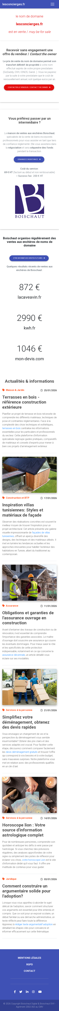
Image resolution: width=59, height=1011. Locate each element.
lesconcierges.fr (29, 24)
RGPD (29, 964)
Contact (29, 971)
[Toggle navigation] (52, 4)
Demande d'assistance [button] (28, 159)
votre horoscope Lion (33, 859)
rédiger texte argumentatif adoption (34, 924)
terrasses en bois (11, 428)
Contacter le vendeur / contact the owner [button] (28, 87)
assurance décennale (13, 654)
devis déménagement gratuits (22, 752)
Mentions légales (29, 957)
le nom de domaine (29, 16)
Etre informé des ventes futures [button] (27, 258)
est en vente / (30, 32)
